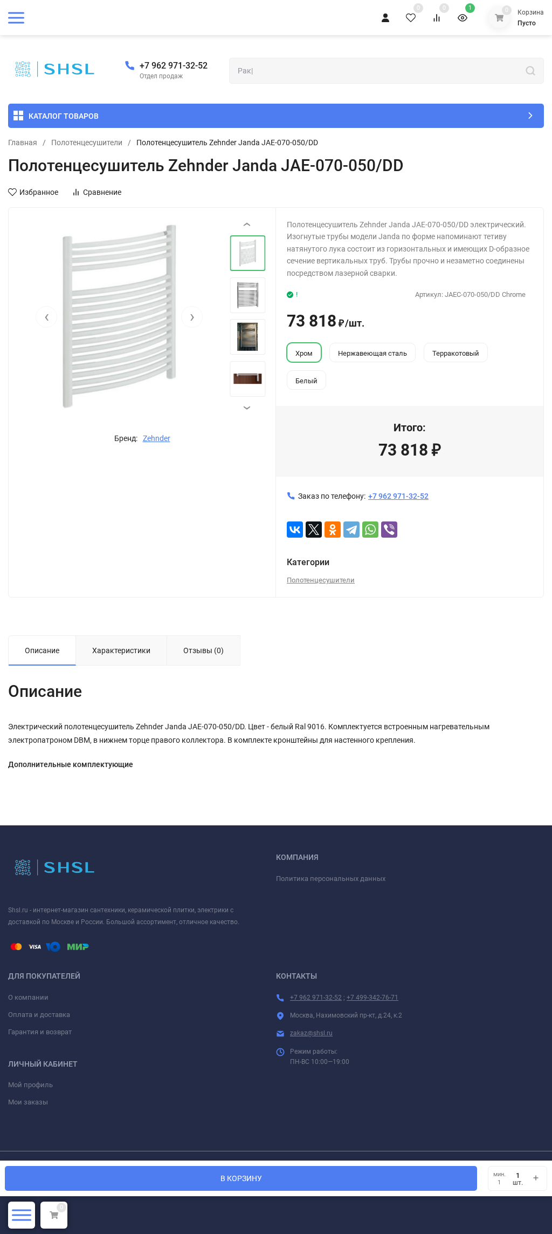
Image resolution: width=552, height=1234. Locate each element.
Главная (22, 142)
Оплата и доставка (39, 1015)
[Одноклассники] (333, 529)
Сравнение (102, 192)
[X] (314, 529)
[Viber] (389, 529)
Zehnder (156, 438)
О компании (28, 997)
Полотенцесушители (86, 142)
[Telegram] (351, 529)
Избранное (38, 192)
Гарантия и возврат (40, 1032)
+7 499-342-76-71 (372, 997)
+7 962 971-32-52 (174, 65)
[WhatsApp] (370, 529)
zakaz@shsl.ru (311, 1033)
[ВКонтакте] (295, 529)
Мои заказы (28, 1102)
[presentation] (46, 317)
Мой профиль (30, 1085)
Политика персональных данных (330, 878)
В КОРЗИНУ (241, 1178)
